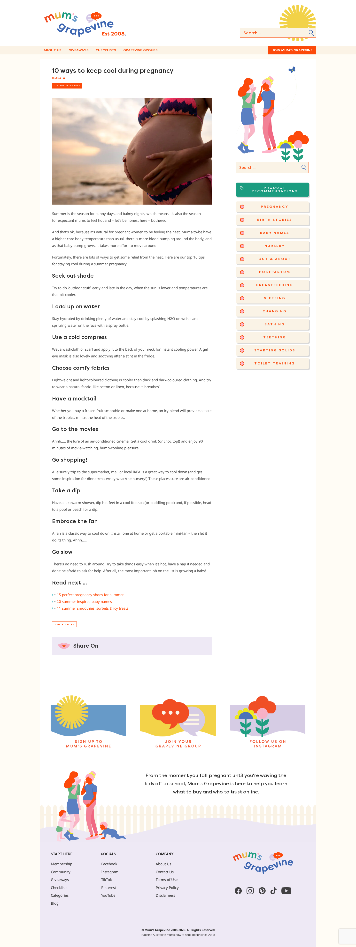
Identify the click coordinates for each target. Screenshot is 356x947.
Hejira (56, 78)
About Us (52, 50)
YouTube (108, 895)
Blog (55, 903)
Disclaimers (165, 895)
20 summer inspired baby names (84, 601)
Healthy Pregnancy (67, 86)
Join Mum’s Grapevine (291, 50)
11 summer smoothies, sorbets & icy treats (92, 608)
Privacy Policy (167, 887)
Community (60, 871)
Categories (60, 895)
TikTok (106, 879)
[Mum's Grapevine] (100, 23)
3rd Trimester (64, 624)
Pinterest (108, 887)
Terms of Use (167, 879)
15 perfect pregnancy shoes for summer (90, 594)
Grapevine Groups (140, 50)
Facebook (109, 863)
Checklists (106, 50)
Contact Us (165, 871)
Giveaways (78, 50)
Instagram (109, 871)
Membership (61, 863)
